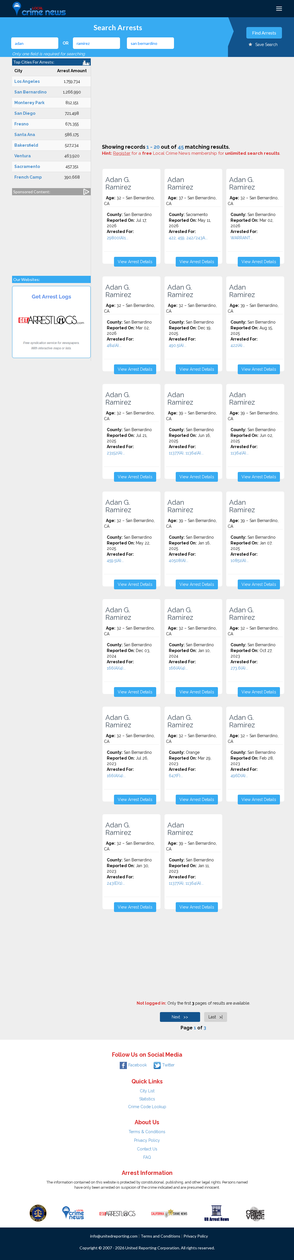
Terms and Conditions (160, 1236)
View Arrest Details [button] (135, 261)
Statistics (147, 1099)
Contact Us (147, 1149)
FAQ (147, 1157)
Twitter (168, 1065)
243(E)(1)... (116, 883)
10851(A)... (240, 560)
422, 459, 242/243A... (188, 238)
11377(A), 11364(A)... (186, 453)
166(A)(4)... (116, 668)
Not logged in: (151, 1003)
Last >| (215, 1017)
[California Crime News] (169, 1212)
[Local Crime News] (73, 1212)
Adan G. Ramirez (118, 183)
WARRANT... (242, 238)
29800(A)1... (117, 238)
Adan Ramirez (180, 183)
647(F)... (176, 775)
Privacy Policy (147, 1140)
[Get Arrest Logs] (117, 1212)
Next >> (180, 1017)
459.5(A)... (115, 560)
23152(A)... (116, 453)
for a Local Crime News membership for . (197, 153)
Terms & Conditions (147, 1131)
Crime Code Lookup (147, 1106)
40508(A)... (178, 560)
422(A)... (238, 345)
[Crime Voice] (255, 1212)
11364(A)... (240, 453)
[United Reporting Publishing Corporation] (38, 1212)
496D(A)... (239, 775)
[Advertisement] (51, 233)
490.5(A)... (177, 345)
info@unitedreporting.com (114, 1236)
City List (147, 1091)
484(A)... (114, 345)
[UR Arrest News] (216, 1212)
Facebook (137, 1065)
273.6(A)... (239, 668)
